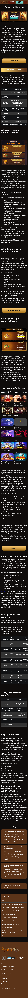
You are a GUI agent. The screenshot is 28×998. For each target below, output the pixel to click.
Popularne (4, 392)
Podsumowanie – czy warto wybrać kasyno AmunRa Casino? (12, 931)
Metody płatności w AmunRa (10, 920)
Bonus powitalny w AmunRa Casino (12, 910)
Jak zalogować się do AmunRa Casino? (13, 907)
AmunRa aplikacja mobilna (9, 917)
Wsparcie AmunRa (7, 927)
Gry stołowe (12, 392)
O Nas (3, 964)
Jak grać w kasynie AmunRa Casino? (12, 904)
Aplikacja (4, 591)
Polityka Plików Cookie (7, 966)
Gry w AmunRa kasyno (8, 914)
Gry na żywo (19, 392)
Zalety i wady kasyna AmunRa (10, 924)
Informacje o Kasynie (8, 900)
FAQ (3, 935)
